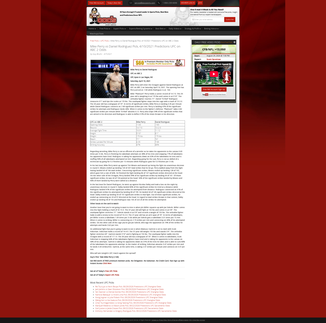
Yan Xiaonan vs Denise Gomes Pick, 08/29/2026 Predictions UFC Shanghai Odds (129, 292)
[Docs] (103, 16)
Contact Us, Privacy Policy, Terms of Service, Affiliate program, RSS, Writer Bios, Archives (178, 320)
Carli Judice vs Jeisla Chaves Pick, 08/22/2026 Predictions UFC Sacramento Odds (129, 308)
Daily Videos (174, 28)
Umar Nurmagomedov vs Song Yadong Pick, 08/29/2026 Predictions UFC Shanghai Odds (133, 303)
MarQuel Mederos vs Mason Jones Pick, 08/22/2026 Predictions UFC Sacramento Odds (132, 305)
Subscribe (230, 19)
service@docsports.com (145, 3)
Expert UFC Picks (112, 275)
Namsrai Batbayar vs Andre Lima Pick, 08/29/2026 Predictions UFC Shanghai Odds (130, 294)
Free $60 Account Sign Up (214, 89)
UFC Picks (104, 40)
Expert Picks (118, 28)
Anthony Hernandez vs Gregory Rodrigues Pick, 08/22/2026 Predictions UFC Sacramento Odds (136, 311)
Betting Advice (210, 28)
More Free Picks (226, 42)
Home (91, 28)
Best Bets (159, 28)
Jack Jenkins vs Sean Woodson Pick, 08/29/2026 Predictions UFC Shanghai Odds (129, 289)
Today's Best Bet (114, 3)
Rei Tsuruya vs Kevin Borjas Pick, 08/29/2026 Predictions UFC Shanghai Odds (128, 286)
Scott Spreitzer (214, 59)
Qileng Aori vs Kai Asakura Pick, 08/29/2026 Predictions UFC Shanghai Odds (127, 300)
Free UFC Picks (111, 271)
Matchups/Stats (97, 33)
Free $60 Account (97, 3)
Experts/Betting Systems (139, 28)
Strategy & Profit (192, 28)
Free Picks (104, 28)
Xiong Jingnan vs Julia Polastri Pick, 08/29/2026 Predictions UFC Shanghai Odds (129, 297)
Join (200, 3)
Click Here (107, 263)
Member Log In (188, 3)
